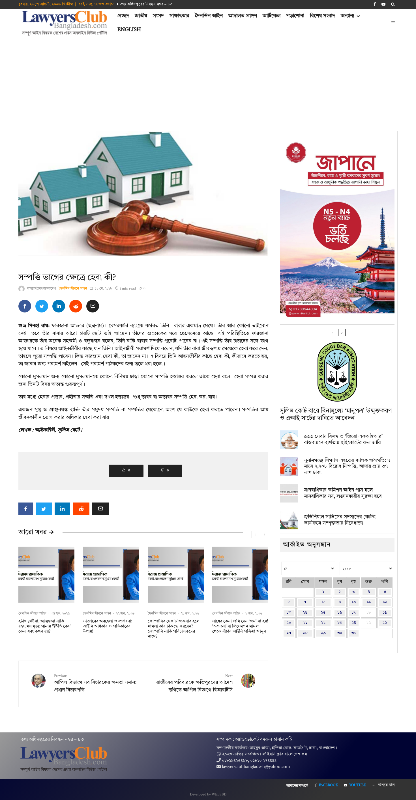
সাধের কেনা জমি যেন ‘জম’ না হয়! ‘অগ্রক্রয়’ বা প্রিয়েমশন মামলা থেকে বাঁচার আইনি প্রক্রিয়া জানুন (240, 626)
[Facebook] (375, 4)
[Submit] (75, 306)
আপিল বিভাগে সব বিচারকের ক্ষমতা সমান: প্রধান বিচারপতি (95, 683)
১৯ (385, 613)
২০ (288, 623)
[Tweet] (41, 306)
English (129, 29)
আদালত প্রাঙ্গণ (242, 15)
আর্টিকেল (271, 15)
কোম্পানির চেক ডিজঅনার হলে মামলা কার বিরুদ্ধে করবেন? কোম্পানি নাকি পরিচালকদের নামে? (173, 629)
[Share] (24, 306)
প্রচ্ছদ (123, 15)
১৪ (305, 613)
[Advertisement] (208, 79)
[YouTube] (383, 4)
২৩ (339, 623)
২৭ (289, 633)
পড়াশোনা (295, 15)
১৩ (288, 613)
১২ (385, 602)
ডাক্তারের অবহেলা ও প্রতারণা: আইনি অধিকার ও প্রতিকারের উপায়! (107, 626)
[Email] (92, 306)
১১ (369, 602)
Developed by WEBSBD (208, 794)
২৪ (353, 623)
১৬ (339, 613)
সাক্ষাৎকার (179, 15)
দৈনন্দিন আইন (209, 15)
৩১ (353, 633)
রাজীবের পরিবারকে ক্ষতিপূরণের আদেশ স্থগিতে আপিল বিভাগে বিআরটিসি (194, 683)
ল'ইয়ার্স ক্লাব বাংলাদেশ (41, 288)
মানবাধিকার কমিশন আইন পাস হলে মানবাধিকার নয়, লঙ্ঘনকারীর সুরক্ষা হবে (343, 493)
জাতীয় (141, 15)
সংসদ (158, 15)
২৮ (305, 633)
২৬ (384, 623)
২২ (323, 623)
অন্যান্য (347, 15)
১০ (353, 602)
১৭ (353, 613)
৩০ (339, 633)
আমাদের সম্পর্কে (297, 786)
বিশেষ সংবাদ (322, 15)
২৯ (323, 633)
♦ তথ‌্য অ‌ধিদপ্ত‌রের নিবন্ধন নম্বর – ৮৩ (145, 4)
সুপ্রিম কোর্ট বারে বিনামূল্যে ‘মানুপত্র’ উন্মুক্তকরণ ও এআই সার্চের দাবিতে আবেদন (336, 414)
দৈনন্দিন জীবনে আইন (73, 288)
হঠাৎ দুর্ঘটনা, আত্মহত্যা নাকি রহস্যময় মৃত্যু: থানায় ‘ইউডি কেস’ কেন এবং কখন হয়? (44, 626)
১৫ (323, 613)
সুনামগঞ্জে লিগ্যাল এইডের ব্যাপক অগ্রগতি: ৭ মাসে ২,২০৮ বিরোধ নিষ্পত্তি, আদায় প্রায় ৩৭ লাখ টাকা (347, 466)
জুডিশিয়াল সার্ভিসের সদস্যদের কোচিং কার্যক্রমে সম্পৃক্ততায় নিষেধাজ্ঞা (340, 520)
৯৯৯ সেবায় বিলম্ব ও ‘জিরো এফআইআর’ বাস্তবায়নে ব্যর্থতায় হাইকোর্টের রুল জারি (343, 439)
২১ (305, 623)
